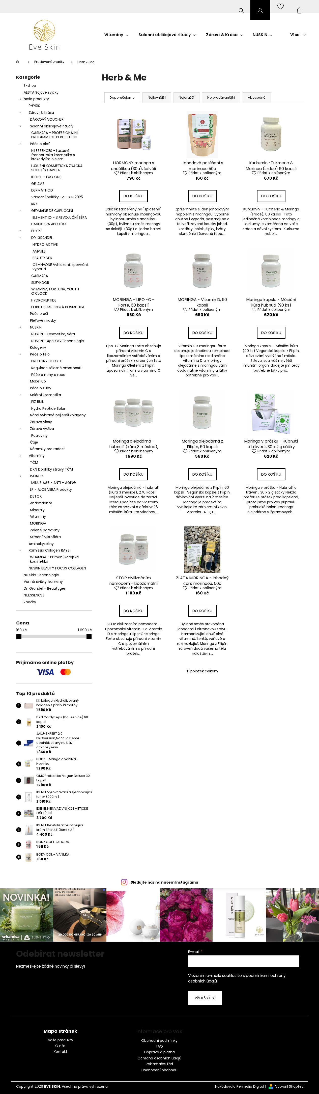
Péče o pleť (40, 143)
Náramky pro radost (47, 448)
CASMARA (39, 275)
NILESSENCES (34, 595)
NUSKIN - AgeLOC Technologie (57, 340)
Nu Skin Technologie (41, 575)
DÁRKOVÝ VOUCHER (47, 119)
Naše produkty (36, 98)
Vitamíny (37, 455)
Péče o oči (39, 313)
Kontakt (60, 1051)
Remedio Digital (250, 1086)
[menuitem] (116, 35)
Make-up (38, 381)
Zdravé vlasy (41, 421)
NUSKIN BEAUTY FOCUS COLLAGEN (57, 568)
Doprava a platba (159, 1052)
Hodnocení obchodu (159, 1070)
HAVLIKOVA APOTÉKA (49, 224)
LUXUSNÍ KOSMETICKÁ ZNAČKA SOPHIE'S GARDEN (56, 168)
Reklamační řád (159, 1063)
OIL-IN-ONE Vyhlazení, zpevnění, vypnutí (61, 266)
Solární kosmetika (45, 394)
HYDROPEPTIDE (43, 300)
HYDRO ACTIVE (45, 244)
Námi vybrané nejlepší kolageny (58, 415)
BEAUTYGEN (42, 257)
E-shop (30, 85)
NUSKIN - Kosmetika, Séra (53, 334)
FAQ (159, 1046)
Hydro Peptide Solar (48, 408)
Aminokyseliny (41, 543)
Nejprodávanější (221, 97)
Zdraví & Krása (41, 112)
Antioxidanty (41, 503)
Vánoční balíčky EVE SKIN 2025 (57, 197)
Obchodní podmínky (159, 1040)
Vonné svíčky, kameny (43, 581)
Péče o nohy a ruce (48, 374)
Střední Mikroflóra (45, 536)
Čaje (34, 442)
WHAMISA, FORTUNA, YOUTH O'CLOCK (55, 291)
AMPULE (39, 251)
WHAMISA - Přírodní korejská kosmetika (54, 559)
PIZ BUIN (37, 401)
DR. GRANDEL (42, 237)
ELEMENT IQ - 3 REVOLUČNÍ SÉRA (60, 217)
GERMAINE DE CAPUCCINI (52, 210)
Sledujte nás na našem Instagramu (164, 882)
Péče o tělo (40, 354)
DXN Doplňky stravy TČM (51, 469)
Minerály (37, 509)
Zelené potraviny (45, 530)
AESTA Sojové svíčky (41, 92)
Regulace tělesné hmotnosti (56, 367)
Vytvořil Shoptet (289, 1086)
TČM (34, 462)
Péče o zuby (40, 388)
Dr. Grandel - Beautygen (45, 588)
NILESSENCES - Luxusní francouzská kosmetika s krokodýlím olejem (53, 155)
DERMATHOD (42, 190)
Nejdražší (186, 97)
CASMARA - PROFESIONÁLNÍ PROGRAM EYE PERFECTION (54, 135)
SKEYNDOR (40, 282)
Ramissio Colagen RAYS (49, 550)
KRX (34, 203)
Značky (30, 602)
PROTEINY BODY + (46, 361)
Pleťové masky (43, 320)
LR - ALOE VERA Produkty (51, 489)
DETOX (36, 496)
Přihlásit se (205, 998)
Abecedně (257, 97)
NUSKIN (36, 327)
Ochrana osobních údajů (159, 1058)
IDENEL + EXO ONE (46, 176)
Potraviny (39, 435)
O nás (60, 1046)
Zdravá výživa (42, 428)
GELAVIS (38, 183)
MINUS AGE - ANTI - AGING (53, 482)
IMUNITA (37, 476)
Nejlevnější (157, 97)
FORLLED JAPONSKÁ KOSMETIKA (57, 307)
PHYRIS (34, 105)
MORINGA (38, 523)
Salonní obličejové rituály (51, 126)
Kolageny (38, 347)
